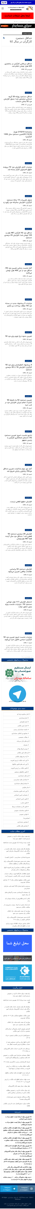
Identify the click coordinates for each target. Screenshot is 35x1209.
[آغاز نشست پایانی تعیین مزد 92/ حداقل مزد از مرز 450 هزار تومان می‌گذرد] (21, 258)
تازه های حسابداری (23, 776)
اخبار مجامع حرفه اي (23, 714)
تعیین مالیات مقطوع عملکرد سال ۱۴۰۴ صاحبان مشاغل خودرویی (16, 1017)
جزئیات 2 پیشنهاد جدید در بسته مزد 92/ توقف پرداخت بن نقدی (18, 304)
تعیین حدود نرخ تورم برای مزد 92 (18, 336)
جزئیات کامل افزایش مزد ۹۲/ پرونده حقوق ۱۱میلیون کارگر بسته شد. (17, 168)
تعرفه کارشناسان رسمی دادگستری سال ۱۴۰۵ (16, 1062)
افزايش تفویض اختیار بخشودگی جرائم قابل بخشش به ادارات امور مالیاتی (17, 1030)
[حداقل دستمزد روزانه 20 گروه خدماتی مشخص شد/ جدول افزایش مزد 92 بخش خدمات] (21, 87)
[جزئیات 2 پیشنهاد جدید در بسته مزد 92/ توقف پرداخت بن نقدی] (21, 293)
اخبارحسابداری (23, 718)
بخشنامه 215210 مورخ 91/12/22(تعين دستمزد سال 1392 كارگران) (18, 134)
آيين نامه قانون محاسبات (20, 791)
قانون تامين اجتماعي (22, 799)
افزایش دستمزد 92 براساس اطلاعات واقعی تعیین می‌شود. (20, 570)
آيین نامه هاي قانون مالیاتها (20, 764)
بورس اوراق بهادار (22, 749)
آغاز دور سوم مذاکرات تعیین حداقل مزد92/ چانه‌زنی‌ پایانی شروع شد (17, 470)
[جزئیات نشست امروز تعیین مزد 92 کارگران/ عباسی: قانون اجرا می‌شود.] (21, 627)
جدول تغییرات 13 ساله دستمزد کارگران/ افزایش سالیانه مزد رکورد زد (17, 201)
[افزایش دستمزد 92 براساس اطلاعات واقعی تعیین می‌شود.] (21, 559)
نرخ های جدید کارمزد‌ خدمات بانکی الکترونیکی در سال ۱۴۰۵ (17, 1050)
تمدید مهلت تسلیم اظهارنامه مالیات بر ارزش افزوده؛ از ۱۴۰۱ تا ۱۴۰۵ (17, 1080)
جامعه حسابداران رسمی (21, 729)
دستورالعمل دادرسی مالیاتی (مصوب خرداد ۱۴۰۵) (18, 1036)
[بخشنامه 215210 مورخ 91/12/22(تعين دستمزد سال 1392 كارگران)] (21, 122)
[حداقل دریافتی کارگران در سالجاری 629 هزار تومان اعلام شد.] (21, 54)
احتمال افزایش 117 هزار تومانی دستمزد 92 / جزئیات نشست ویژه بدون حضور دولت (18, 604)
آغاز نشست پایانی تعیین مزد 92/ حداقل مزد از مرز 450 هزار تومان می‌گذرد (18, 270)
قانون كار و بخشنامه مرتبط (20, 806)
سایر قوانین (28, 128)
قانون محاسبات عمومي (21, 810)
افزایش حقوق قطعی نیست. (21, 501)
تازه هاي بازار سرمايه (23, 741)
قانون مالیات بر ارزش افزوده (19, 768)
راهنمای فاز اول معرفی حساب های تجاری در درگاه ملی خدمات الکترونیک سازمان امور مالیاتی (17, 851)
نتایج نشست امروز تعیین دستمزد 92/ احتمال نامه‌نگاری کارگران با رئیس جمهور (18, 438)
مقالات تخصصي (23, 737)
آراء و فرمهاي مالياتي (21, 756)
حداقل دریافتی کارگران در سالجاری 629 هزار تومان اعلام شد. (18, 65)
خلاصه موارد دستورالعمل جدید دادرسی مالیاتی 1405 (16, 1105)
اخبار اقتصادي (28, 59)
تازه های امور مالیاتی (23, 752)
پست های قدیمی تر (28, 657)
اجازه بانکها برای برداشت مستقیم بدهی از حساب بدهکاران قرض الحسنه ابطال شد (18, 1043)
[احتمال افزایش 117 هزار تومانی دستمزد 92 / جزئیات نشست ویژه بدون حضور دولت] (21, 592)
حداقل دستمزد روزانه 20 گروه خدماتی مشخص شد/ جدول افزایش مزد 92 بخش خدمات (18, 99)
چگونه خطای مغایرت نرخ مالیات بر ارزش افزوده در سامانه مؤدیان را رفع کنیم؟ (18, 1067)
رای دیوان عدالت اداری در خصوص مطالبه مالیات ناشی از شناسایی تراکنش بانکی (18, 1091)
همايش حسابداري (23, 822)
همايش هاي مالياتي (22, 826)
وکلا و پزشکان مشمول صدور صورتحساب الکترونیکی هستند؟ (18, 1098)
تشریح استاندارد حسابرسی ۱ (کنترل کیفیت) (17, 857)
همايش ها (26, 818)
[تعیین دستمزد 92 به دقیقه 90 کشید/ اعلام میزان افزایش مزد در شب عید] (21, 390)
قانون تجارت (24, 802)
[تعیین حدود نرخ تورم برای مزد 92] (21, 326)
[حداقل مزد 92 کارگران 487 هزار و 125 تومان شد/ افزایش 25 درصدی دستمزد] (21, 223)
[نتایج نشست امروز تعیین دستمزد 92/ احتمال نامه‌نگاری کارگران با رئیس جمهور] (21, 425)
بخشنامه (23, 1134)
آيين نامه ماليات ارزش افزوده (19, 760)
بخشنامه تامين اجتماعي (21, 795)
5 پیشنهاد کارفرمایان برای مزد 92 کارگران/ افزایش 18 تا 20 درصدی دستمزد (18, 367)
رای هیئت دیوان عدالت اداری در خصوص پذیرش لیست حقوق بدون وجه (18, 995)
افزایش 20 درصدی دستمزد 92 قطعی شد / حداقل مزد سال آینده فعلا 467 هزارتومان (18, 536)
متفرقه (25, 745)
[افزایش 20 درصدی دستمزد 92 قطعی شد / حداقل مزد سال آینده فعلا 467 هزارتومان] (21, 524)
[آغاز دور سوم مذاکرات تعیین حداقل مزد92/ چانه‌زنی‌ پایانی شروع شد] (21, 459)
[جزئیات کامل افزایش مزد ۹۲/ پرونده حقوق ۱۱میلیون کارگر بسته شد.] (21, 157)
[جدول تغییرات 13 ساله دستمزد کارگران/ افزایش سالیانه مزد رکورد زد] (21, 190)
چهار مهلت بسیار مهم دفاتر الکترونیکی (19, 1086)
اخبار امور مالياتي (23, 725)
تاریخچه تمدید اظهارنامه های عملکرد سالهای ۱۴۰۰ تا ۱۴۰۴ (17, 1074)
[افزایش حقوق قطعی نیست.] (21, 492)
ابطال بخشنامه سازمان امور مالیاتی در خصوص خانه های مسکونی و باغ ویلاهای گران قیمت (16, 1056)
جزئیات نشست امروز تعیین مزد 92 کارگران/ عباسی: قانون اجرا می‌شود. (18, 638)
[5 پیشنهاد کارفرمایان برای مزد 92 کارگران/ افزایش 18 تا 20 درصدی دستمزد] (21, 355)
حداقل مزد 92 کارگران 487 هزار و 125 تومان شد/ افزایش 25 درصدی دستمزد (18, 235)
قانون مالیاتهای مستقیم (21, 772)
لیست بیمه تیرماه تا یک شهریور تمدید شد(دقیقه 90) (16, 1001)
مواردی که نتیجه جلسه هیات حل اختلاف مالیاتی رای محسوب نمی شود (18, 1023)
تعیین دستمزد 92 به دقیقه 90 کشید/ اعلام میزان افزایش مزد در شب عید (18, 402)
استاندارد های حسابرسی (21, 779)
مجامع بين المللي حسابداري (20, 733)
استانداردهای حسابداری (21, 783)
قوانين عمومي (23, 814)
